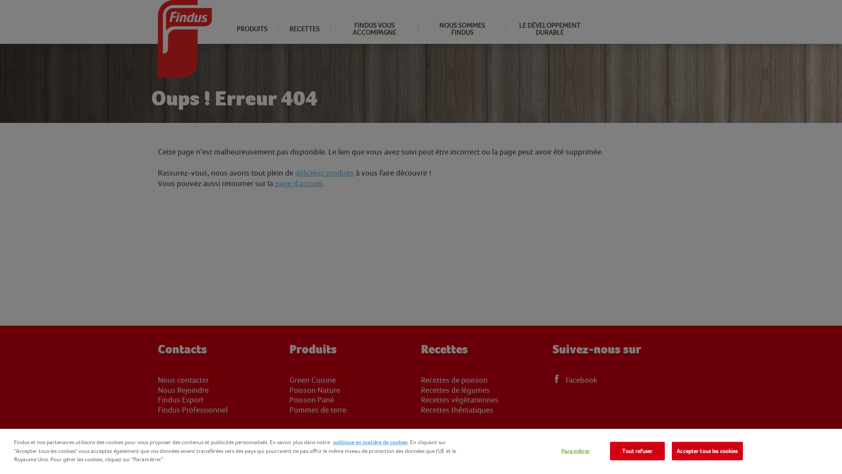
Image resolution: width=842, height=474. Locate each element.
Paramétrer (575, 451)
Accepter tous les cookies (707, 451)
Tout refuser (637, 451)
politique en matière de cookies (370, 442)
